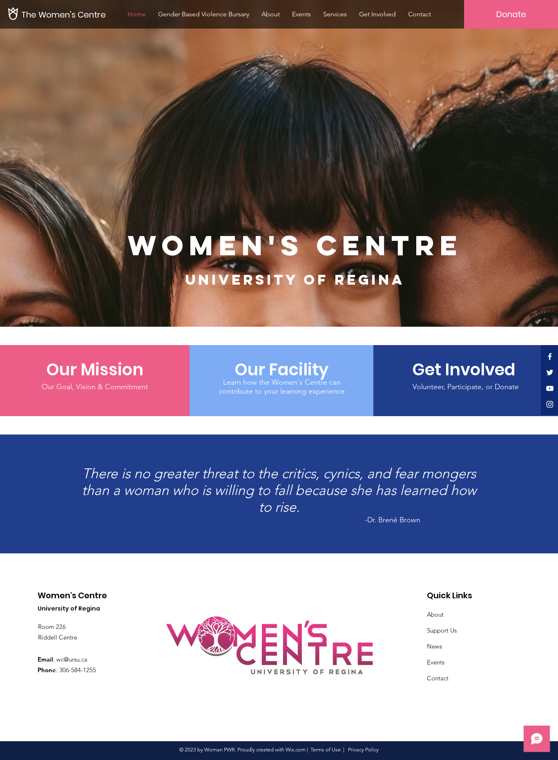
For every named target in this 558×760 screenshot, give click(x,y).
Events (435, 662)
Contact (438, 678)
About (435, 614)
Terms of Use (325, 750)
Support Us (442, 630)
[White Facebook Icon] (549, 356)
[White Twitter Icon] (549, 372)
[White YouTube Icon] (549, 388)
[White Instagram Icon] (549, 404)
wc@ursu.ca (71, 659)
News (434, 646)
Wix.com (296, 750)
